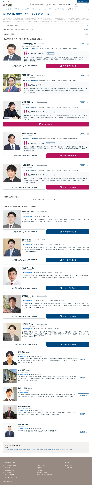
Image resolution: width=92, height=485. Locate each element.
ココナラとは (8, 472)
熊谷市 (30, 216)
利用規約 (39, 468)
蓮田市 (45, 449)
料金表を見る (50, 53)
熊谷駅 (33, 356)
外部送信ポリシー (42, 472)
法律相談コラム (9, 470)
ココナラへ (7, 1)
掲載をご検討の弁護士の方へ (45, 475)
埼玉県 (26, 216)
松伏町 (70, 449)
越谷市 (28, 449)
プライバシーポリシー (43, 470)
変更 (86, 25)
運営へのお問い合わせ (11, 477)
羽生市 (20, 449)
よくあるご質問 (9, 475)
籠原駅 (33, 374)
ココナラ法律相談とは (11, 465)
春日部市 (16, 449)
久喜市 (33, 449)
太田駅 (38, 244)
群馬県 (26, 244)
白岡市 (57, 449)
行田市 (26, 49)
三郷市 (41, 449)
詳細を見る (83, 359)
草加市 (24, 449)
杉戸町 (66, 449)
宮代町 (62, 449)
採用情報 (69, 468)
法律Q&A (7, 468)
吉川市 (53, 449)
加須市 (11, 449)
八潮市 (37, 449)
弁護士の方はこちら (83, 1)
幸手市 (49, 449)
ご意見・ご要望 (41, 465)
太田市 (30, 244)
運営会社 (69, 465)
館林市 (26, 392)
